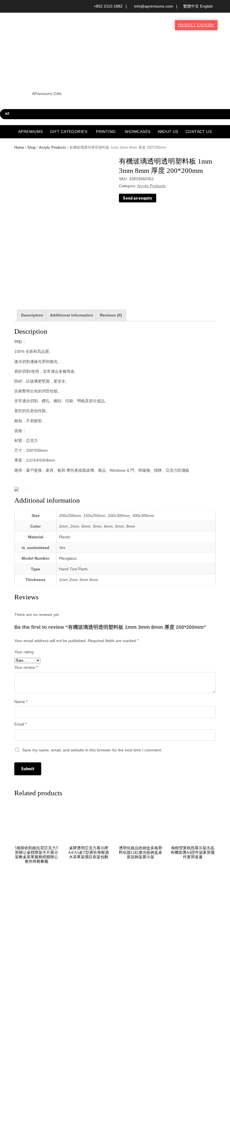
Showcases (138, 131)
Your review (26, 667)
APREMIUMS (30, 131)
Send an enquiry (137, 198)
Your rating (24, 652)
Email (20, 724)
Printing (106, 131)
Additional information (71, 315)
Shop (31, 147)
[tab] (32, 315)
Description (32, 315)
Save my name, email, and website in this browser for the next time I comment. (92, 750)
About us (168, 131)
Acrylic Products (52, 147)
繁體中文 (191, 6)
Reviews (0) (111, 315)
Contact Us (198, 131)
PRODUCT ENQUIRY (196, 25)
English (206, 6)
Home (19, 147)
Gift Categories (68, 131)
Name (20, 701)
